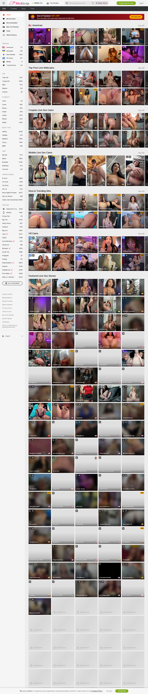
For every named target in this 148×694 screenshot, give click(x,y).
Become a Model (8, 315)
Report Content (7, 301)
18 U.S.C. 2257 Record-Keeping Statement (10, 326)
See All (141, 26)
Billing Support (7, 298)
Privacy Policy (7, 308)
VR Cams (33, 233)
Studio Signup (7, 318)
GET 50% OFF (136, 17)
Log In (141, 3)
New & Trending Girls (40, 191)
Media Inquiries (7, 304)
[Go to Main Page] (19, 3)
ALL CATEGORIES (14, 283)
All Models (5, 322)
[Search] (92, 3)
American (37, 25)
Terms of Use (6, 311)
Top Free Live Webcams (41, 67)
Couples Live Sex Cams (41, 110)
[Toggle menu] (3, 3)
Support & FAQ (7, 294)
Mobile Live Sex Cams (40, 152)
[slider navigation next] (142, 45)
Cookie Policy (96, 691)
